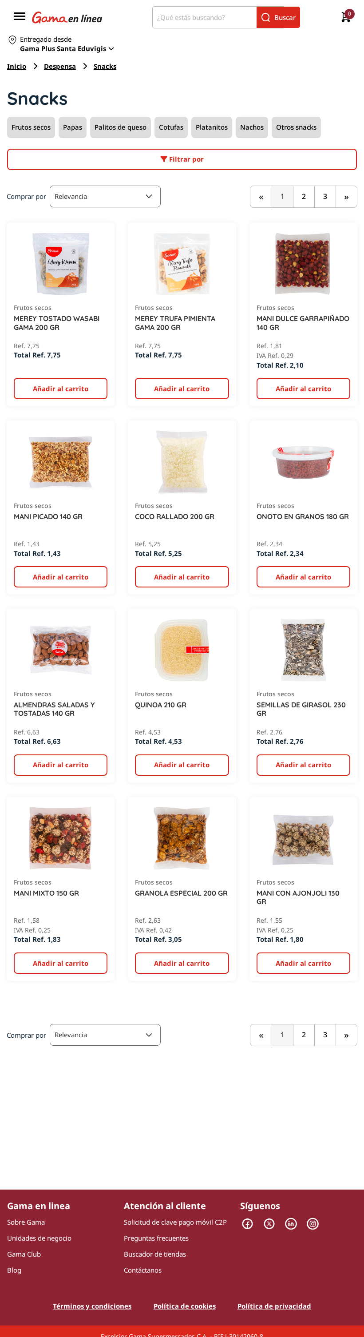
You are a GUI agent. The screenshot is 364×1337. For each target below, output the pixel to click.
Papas (72, 127)
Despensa (60, 66)
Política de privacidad (274, 1305)
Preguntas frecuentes (156, 1238)
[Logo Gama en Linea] (67, 17)
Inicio (16, 66)
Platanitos (212, 127)
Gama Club (24, 1254)
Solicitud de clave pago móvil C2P (175, 1222)
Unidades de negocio (39, 1238)
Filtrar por (185, 159)
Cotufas (171, 127)
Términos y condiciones (92, 1305)
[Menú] (19, 17)
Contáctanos (143, 1270)
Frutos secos (31, 127)
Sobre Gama (26, 1222)
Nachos (252, 127)
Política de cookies (185, 1305)
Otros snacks (296, 127)
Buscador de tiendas (155, 1254)
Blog (14, 1270)
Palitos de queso (120, 127)
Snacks (105, 66)
